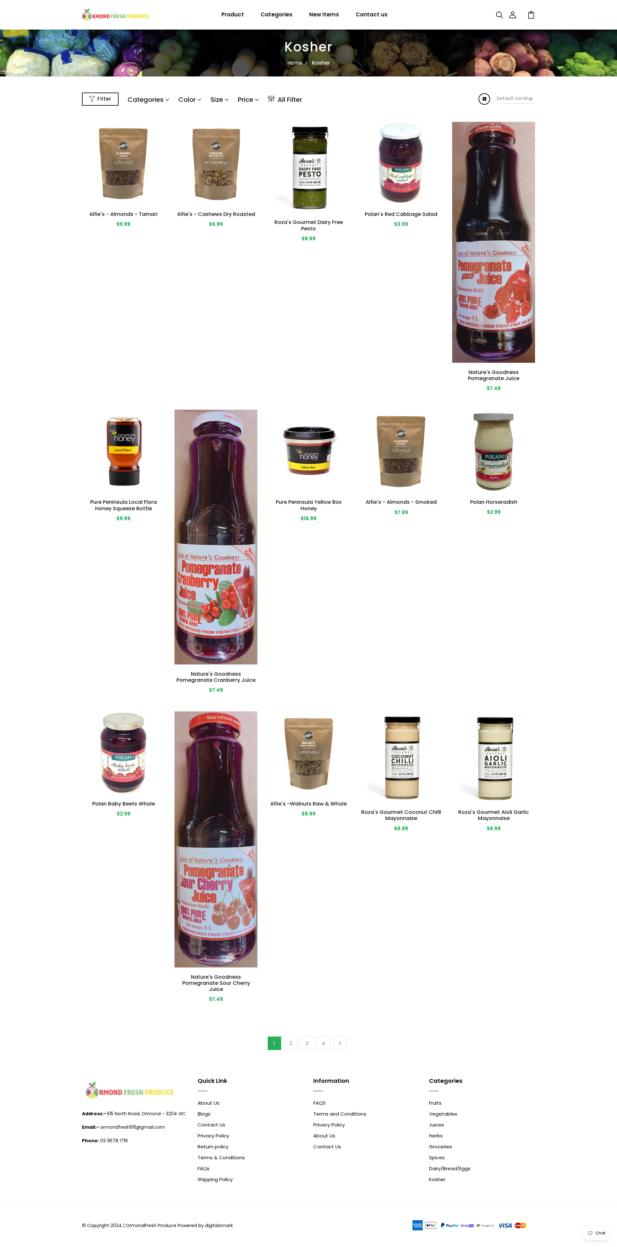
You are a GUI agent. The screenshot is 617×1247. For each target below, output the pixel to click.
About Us (208, 1103)
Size (217, 99)
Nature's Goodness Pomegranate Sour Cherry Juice (216, 983)
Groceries (440, 1146)
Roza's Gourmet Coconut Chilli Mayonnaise (401, 815)
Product (232, 14)
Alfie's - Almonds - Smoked (401, 502)
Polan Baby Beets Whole (123, 803)
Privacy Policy (213, 1135)
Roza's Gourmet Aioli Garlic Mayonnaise (493, 815)
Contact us (372, 14)
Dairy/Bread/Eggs (449, 1168)
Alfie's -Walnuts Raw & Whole (308, 803)
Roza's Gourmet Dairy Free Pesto (308, 225)
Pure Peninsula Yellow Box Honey (309, 505)
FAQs (204, 1168)
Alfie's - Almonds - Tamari (123, 214)
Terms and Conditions (339, 1113)
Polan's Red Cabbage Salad (401, 214)
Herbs (436, 1135)
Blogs (204, 1113)
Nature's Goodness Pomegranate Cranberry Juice (215, 677)
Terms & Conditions (221, 1157)
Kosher (437, 1179)
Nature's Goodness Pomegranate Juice (493, 375)
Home (294, 63)
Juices (436, 1124)
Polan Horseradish (493, 502)
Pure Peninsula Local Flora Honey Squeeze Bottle (123, 505)
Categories (276, 14)
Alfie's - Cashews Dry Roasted (216, 214)
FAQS (319, 1103)
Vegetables (443, 1113)
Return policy (213, 1146)
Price (246, 99)
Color (187, 99)
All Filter (289, 99)
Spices (437, 1157)
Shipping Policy (215, 1179)
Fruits (435, 1103)
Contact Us (211, 1124)
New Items (324, 14)
